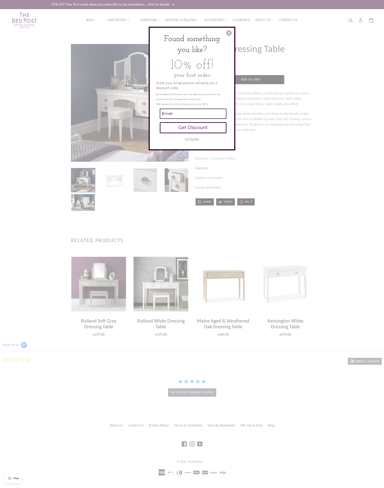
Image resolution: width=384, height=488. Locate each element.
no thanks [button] (192, 139)
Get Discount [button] (193, 127)
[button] (229, 33)
